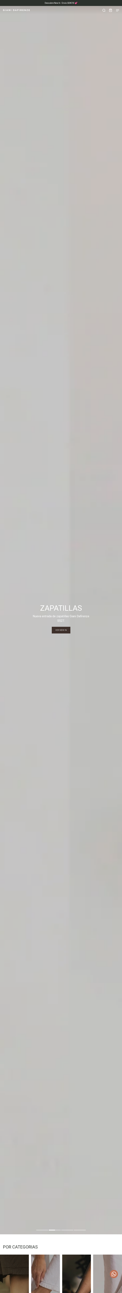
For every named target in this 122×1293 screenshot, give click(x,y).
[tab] (42, 1230)
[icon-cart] (110, 10)
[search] (104, 10)
